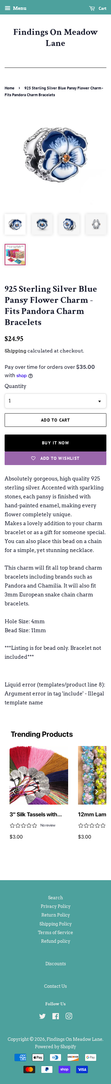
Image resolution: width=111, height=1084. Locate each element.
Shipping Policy (55, 924)
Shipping (15, 351)
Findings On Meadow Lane (55, 38)
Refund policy (55, 941)
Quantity (16, 386)
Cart (101, 8)
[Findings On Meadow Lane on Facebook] (55, 1017)
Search (55, 898)
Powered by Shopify (55, 1046)
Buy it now (55, 443)
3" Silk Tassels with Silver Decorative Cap (37, 814)
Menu (19, 8)
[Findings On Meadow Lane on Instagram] (68, 1017)
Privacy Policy (56, 906)
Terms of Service (55, 932)
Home (9, 88)
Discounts (55, 964)
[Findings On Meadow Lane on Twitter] (42, 1017)
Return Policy (55, 915)
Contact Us (55, 986)
